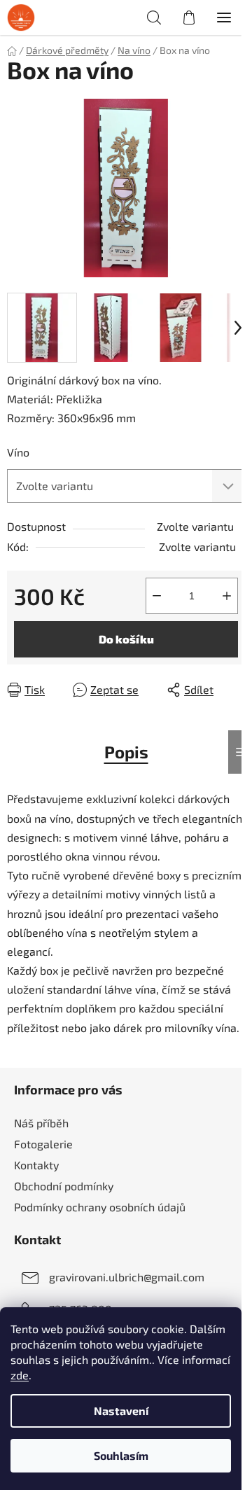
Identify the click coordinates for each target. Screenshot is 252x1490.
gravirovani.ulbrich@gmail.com (126, 1276)
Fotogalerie (43, 1143)
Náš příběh (41, 1122)
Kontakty (36, 1164)
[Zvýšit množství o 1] (226, 595)
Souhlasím (121, 1455)
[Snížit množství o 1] (156, 595)
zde (19, 1374)
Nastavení (121, 1410)
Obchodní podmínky (63, 1185)
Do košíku (126, 639)
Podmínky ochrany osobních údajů (100, 1206)
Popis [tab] (126, 751)
